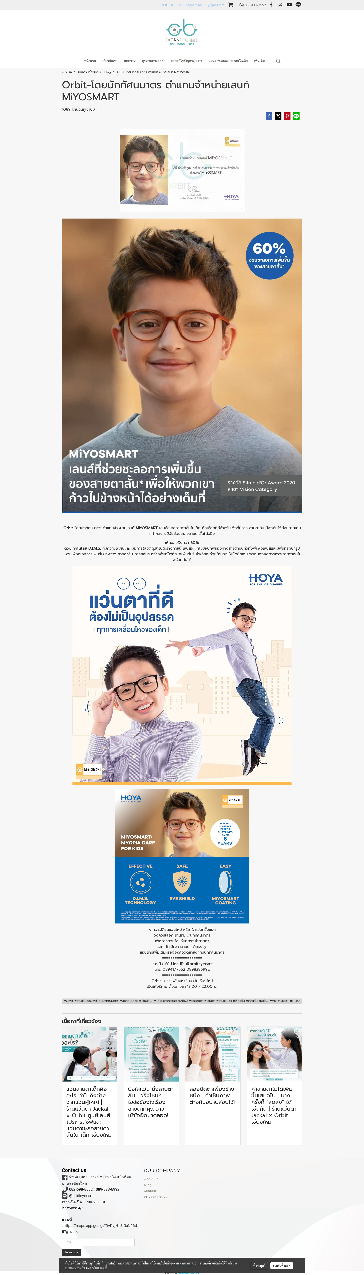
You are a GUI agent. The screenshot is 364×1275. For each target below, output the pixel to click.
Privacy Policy (155, 1196)
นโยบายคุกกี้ (99, 1268)
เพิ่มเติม (260, 61)
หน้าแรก (90, 61)
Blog (148, 1184)
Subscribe (71, 1252)
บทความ (130, 61)
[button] (278, 61)
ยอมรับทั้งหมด (281, 1265)
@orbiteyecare (81, 1195)
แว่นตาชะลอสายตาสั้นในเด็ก (228, 61)
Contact (150, 1190)
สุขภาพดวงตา (152, 61)
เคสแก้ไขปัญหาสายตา (186, 61)
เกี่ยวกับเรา (109, 61)
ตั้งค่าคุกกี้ (259, 1265)
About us (151, 1179)
